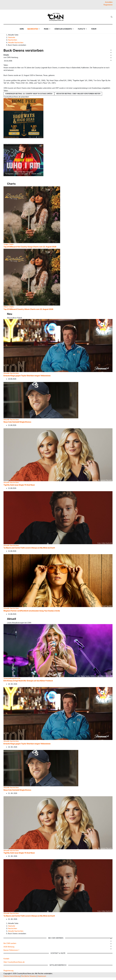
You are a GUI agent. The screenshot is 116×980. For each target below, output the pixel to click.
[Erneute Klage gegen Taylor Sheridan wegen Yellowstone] (58, 345)
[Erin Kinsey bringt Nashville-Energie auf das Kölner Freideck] (58, 650)
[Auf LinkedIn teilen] (12, 65)
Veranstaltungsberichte (12, 678)
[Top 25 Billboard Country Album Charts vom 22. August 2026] (32, 277)
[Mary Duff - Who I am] (23, 160)
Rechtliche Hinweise (28, 976)
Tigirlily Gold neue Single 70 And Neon (19, 485)
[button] (33, 28)
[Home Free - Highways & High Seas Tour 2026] (23, 118)
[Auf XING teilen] (11, 65)
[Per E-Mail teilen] (13, 65)
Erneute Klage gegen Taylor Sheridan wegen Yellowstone (27, 376)
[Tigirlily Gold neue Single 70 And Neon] (58, 455)
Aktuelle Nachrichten (11, 373)
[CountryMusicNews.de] (56, 16)
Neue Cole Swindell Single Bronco (17, 422)
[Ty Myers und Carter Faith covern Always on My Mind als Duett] (58, 518)
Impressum (42, 976)
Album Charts (9, 307)
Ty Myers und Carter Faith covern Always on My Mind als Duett (29, 548)
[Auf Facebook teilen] (9, 65)
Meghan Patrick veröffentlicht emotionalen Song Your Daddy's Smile (32, 611)
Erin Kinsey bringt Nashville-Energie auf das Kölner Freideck (28, 681)
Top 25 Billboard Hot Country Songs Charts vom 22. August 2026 (30, 247)
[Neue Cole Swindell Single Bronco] (41, 400)
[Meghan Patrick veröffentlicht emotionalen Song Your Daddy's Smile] (58, 580)
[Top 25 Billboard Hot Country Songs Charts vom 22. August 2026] (32, 215)
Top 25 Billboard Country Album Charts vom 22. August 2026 (28, 309)
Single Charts (8, 244)
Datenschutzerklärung (12, 976)
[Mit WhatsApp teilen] (10, 65)
